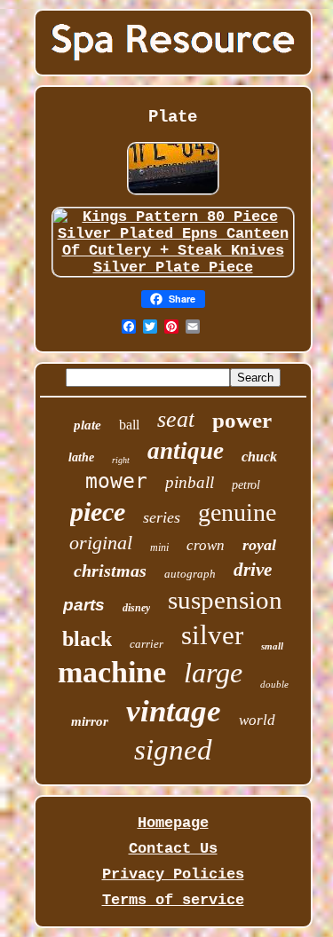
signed (173, 750)
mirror (89, 721)
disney (136, 608)
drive (253, 569)
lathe (81, 457)
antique (185, 450)
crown (205, 545)
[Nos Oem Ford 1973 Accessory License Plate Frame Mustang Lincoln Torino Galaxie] (173, 194)
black (87, 638)
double (274, 684)
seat (175, 419)
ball (129, 424)
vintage (173, 711)
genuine (237, 512)
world (257, 720)
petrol (246, 485)
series (161, 517)
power (242, 420)
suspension (225, 600)
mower (116, 480)
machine (112, 672)
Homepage (173, 823)
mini (159, 547)
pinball (189, 482)
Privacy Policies (173, 874)
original (100, 542)
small (272, 646)
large (213, 673)
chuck (259, 456)
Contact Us (173, 848)
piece (97, 511)
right (121, 460)
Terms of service (173, 900)
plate (87, 425)
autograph (190, 573)
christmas (110, 570)
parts (84, 604)
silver (212, 634)
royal (259, 545)
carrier (146, 643)
